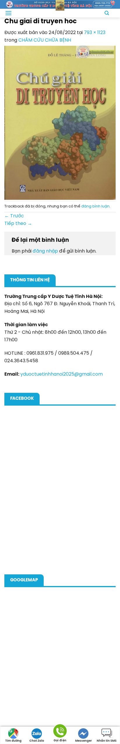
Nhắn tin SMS (107, 741)
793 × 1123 (94, 32)
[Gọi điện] (60, 732)
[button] (8, 13)
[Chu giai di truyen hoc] (60, 122)
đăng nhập (45, 251)
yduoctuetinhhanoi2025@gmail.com (61, 374)
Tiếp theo (18, 223)
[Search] (107, 13)
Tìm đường (13, 741)
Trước (14, 216)
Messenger (83, 741)
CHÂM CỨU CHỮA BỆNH (44, 40)
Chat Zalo (36, 741)
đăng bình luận (95, 206)
